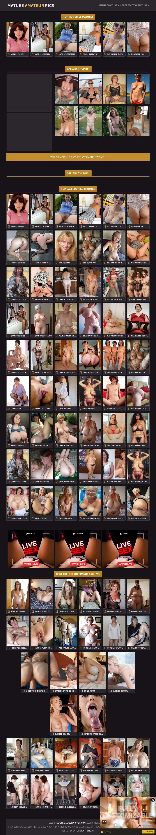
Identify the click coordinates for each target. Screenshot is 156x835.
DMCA (72, 830)
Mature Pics (30, 5)
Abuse (65, 830)
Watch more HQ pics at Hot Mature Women (78, 157)
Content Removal (85, 830)
